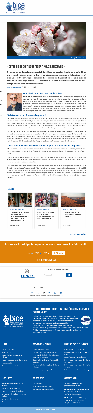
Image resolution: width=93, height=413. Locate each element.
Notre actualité (7, 363)
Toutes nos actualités (78, 234)
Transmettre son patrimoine (42, 386)
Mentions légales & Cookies (42, 410)
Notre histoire (6, 352)
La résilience (7, 378)
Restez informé (28, 276)
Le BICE (4, 344)
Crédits (53, 410)
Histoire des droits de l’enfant (74, 349)
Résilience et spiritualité (10, 402)
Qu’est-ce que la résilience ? (11, 388)
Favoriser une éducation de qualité (45, 352)
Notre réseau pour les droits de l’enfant (15, 360)
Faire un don (37, 383)
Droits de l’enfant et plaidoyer (76, 344)
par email (67, 386)
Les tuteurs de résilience (10, 399)
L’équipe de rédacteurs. (14, 87)
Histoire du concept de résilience (13, 391)
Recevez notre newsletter (10, 366)
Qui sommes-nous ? (8, 349)
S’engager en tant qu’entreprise (43, 389)
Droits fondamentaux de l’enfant (75, 357)
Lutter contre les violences (42, 349)
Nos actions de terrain (42, 344)
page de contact (76, 383)
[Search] (47, 18)
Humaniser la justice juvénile (42, 370)
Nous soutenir (38, 378)
